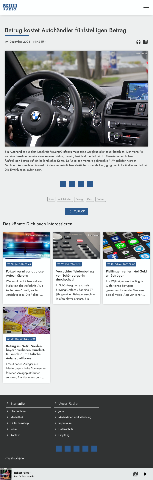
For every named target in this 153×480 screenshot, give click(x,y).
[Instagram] (76, 449)
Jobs (61, 411)
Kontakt (15, 435)
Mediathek (16, 417)
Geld (90, 199)
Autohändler (64, 199)
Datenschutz (65, 429)
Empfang (64, 435)
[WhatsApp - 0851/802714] (94, 449)
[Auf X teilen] (72, 184)
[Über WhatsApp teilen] (81, 184)
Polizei (100, 199)
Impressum (64, 423)
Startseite (17, 403)
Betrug (79, 199)
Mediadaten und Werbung (74, 417)
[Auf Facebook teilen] (63, 184)
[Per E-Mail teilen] (90, 184)
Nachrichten (18, 411)
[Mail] (59, 449)
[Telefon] (85, 449)
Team (13, 429)
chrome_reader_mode (145, 41)
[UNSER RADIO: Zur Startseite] (72, 7)
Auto (51, 199)
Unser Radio (68, 403)
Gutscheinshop (19, 423)
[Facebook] (68, 449)
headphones (138, 41)
